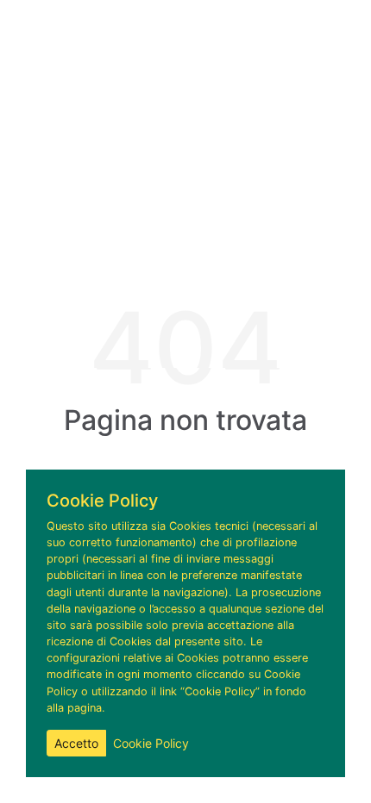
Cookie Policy (151, 743)
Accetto (76, 743)
